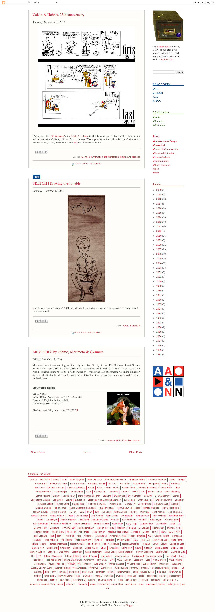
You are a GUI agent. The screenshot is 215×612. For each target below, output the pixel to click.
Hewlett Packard (151, 508)
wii (107, 588)
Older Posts (135, 452)
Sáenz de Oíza (178, 552)
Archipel (182, 480)
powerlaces (65, 580)
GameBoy (130, 504)
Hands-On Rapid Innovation (82, 508)
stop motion (117, 584)
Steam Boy (77, 552)
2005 (159, 258)
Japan (70, 516)
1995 (159, 304)
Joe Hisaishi (127, 516)
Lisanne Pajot (40, 528)
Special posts (161, 548)
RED (135, 540)
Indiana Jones (120, 512)
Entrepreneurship (163, 500)
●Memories (158, 121)
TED (33, 556)
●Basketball (159, 145)
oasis (141, 576)
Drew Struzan (134, 496)
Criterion (125, 492)
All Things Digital (137, 480)
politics (53, 580)
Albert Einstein (94, 480)
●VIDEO (157, 100)
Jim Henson (97, 516)
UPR (112, 560)
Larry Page (131, 524)
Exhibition (179, 500)
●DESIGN (135, 325)
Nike (79, 536)
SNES (164, 544)
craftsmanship (123, 572)
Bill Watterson (57, 136)
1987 (159, 340)
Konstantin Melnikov (61, 524)
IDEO (81, 512)
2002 (159, 272)
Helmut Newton (124, 508)
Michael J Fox (174, 528)
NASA (155, 532)
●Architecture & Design (165, 141)
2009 (159, 240)
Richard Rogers (38, 544)
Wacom (87, 564)
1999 (159, 286)
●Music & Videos (161, 165)
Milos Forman (98, 532)
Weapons (176, 564)
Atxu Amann (41, 484)
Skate (103, 548)
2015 (159, 212)
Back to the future (58, 484)
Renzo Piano (176, 540)
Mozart (146, 532)
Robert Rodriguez (111, 544)
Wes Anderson (79, 568)
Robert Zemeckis (130, 544)
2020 (159, 190)
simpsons (82, 584)
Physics (98, 540)
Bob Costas (40, 488)
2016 (159, 208)
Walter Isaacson (116, 564)
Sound (138, 548)
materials (108, 576)
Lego (172, 524)
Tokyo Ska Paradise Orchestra (79, 560)
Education (80, 500)
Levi (180, 524)
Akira (64, 480)
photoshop (42, 580)
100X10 (33, 480)
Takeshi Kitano (72, 556)
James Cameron (39, 516)
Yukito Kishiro (121, 568)
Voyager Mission (56, 564)
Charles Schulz (112, 488)
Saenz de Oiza (177, 544)
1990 (159, 327)
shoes (60, 584)
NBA (163, 532)
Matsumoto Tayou (105, 528)
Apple (172, 480)
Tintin (181, 556)
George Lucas (144, 504)
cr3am (111, 572)
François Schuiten (97, 504)
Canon (91, 488)
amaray (134, 568)
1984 (159, 354)
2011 (158, 231)
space (93, 584)
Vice (148, 560)
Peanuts (37, 540)
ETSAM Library (162, 496)
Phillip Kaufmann (83, 540)
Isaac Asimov (158, 512)
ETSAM (148, 496)
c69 (54, 572)
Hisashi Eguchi (40, 512)
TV (39, 556)
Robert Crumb (77, 544)
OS (150, 536)
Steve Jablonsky (93, 552)
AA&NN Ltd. (167, 59)
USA (119, 560)
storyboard (131, 584)
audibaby (38, 572)
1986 (159, 345)
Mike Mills (84, 532)
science (144, 580)
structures (151, 584)
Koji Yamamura (40, 524)
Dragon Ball (119, 496)
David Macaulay (172, 492)
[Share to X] (43, 152)
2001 (159, 276)
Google (174, 504)
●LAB (155, 96)
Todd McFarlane (53, 560)
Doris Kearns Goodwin (89, 496)
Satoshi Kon (38, 548)
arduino (175, 568)
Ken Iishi (115, 520)
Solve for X (126, 548)
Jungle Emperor (68, 520)
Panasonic (177, 536)
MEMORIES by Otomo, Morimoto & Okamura (68, 351)
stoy (141, 584)
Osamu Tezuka (161, 536)
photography (175, 576)
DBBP (135, 492)
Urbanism (138, 560)
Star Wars (64, 552)
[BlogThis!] (39, 152)
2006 (159, 254)
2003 (159, 267)
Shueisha (77, 548)
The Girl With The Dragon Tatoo (147, 556)
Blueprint (175, 484)
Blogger (129, 605)
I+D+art (72, 512)
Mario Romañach (85, 528)
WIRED (71, 564)
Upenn (128, 560)
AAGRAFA (45, 480)
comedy (62, 572)
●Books (156, 117)
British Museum (56, 488)
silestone (70, 584)
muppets (120, 576)
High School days (170, 508)
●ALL (126, 325)
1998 (159, 290)
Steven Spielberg (144, 552)
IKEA (89, 512)
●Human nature (161, 161)
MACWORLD (68, 528)
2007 (159, 249)
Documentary (68, 496)
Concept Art (100, 492)
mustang (131, 576)
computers (74, 572)
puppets (91, 580)
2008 (159, 244)
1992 (159, 318)
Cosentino (113, 492)
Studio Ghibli (162, 552)
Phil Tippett (66, 540)
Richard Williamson (58, 544)
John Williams (159, 516)
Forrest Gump (62, 504)
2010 (159, 235)
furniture (37, 576)
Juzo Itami (83, 520)
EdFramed (58, 500)
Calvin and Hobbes (130, 156)
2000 (159, 281)
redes (120, 580)
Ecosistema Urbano (40, 500)
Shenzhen (65, 548)
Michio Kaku (58, 532)
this (75, 142)
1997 (159, 295)
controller (100, 572)
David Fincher (155, 492)
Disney (56, 496)
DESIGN (37, 177)
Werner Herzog (62, 568)
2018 (159, 199)
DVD (118, 440)
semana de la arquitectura (42, 584)
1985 (159, 350)
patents (163, 576)
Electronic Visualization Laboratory (104, 500)
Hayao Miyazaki (106, 508)
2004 (159, 263)
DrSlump (107, 496)
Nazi (52, 536)
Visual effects (159, 560)
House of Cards (58, 512)
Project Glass (124, 540)
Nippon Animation (136, 536)
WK (79, 564)
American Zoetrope (157, 480)
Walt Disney (100, 564)
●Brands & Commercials (165, 149)
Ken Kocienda (129, 520)
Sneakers (114, 548)
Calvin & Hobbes (79, 136)
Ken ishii (143, 520)
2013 (159, 222)
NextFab (70, 536)
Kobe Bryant (156, 520)
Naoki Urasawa (40, 536)
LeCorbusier (161, 524)
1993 (159, 313)
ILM (97, 512)
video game (173, 584)
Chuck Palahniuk (43, 492)
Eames (176, 496)
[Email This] (36, 152)
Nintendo (88, 536)
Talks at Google (89, 556)
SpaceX (148, 548)
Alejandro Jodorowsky (115, 480)
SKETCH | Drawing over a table (57, 183)
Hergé (137, 508)
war (183, 584)
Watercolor (164, 564)
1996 (159, 299)
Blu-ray (164, 484)
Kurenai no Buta (101, 524)
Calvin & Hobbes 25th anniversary (58, 14)
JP (77, 410)
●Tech (156, 168)
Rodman (146, 544)
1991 (159, 322)
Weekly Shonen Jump (41, 568)
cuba (135, 572)
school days (132, 580)
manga (98, 576)
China (177, 488)
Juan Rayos (51, 520)
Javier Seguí (82, 516)
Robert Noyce (93, 544)
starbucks (104, 584)
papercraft (152, 576)
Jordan (39, 520)
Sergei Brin (52, 548)
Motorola (135, 532)
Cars (99, 488)
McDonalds (144, 528)
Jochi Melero (112, 516)
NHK (178, 532)
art (182, 568)
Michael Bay (158, 528)
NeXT (60, 536)
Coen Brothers (76, 492)
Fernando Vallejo (45, 504)
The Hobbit (170, 556)
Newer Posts (38, 452)
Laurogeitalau (146, 524)
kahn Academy (65, 576)
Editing (69, 500)
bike (47, 572)
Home (86, 452)
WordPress (106, 568)
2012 (159, 226)
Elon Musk (129, 500)
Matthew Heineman (126, 528)
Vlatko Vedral (175, 560)
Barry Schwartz (77, 484)
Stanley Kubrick (37, 552)
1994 (159, 308)
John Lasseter (142, 516)
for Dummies (175, 572)
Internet (133, 512)
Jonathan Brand (176, 516)
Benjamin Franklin (96, 484)
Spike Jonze (177, 548)
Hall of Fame (60, 508)
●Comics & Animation (91, 156)
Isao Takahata (175, 512)
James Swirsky (57, 516)
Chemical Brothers (147, 488)
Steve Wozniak (125, 552)
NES (170, 532)
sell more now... (170, 580)
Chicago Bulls (165, 488)
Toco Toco (38, 560)
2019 (159, 194)
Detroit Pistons (43, 496)
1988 (159, 336)
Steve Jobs (110, 552)
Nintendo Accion (118, 536)
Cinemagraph (60, 492)
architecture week (160, 568)
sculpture (155, 580)
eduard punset (147, 572)
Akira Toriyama (77, 480)
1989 (159, 331)
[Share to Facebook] (46, 152)
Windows (93, 568)
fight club (161, 572)
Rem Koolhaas (160, 540)
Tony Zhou (102, 560)
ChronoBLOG (164, 46)
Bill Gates (125, 484)
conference (87, 572)
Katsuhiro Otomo (131, 440)
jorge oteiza (50, 576)
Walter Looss (133, 564)
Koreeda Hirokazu (82, 524)
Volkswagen (40, 564)
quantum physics (106, 580)
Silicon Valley (91, 548)
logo (78, 576)
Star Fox (52, 552)
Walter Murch (149, 564)
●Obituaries (159, 125)
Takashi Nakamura (53, 556)
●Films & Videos (161, 157)
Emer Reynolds (145, 500)
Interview (144, 512)
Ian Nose (106, 512)
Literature (54, 528)
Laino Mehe (117, 524)
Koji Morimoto (171, 520)
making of (87, 576)
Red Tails (145, 540)
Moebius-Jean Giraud (118, 532)
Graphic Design (43, 508)
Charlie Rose (128, 488)
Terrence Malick (121, 556)
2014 (159, 217)
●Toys (156, 172)
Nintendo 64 (101, 536)
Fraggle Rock (78, 504)
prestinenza (79, 580)
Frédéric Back (115, 504)
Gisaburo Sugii (161, 504)
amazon (110, 440)
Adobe (56, 480)
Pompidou (109, 540)
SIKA (155, 544)
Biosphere (154, 484)
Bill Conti (112, 484)
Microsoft (71, 532)
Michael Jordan (41, 532)
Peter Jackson (51, 540)
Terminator (105, 556)
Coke (88, 492)
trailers (161, 584)
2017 (159, 203)
